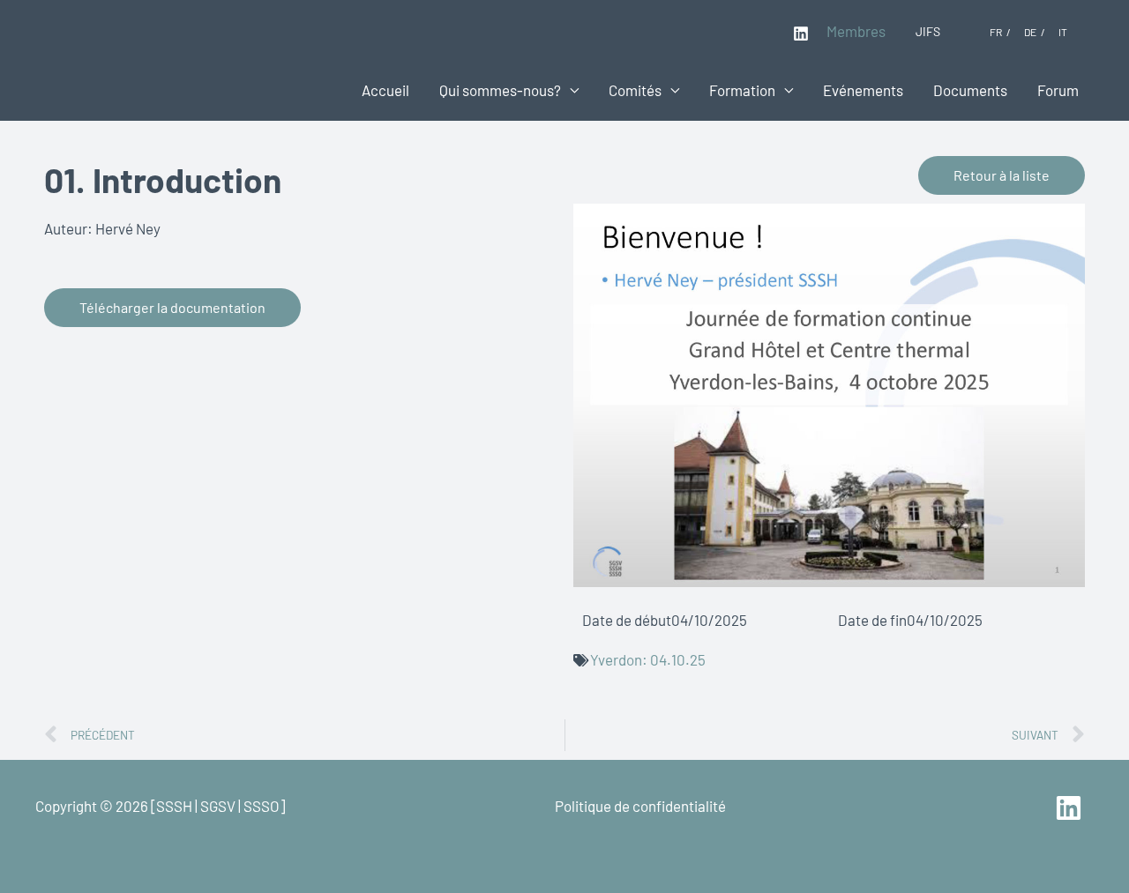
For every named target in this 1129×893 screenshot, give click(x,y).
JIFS (928, 31)
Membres (856, 31)
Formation (742, 90)
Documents (970, 90)
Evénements (863, 90)
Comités (635, 90)
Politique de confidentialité (640, 806)
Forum (1058, 90)
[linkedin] (1071, 808)
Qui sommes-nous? (500, 90)
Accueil (385, 90)
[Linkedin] (801, 33)
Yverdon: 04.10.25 (648, 659)
